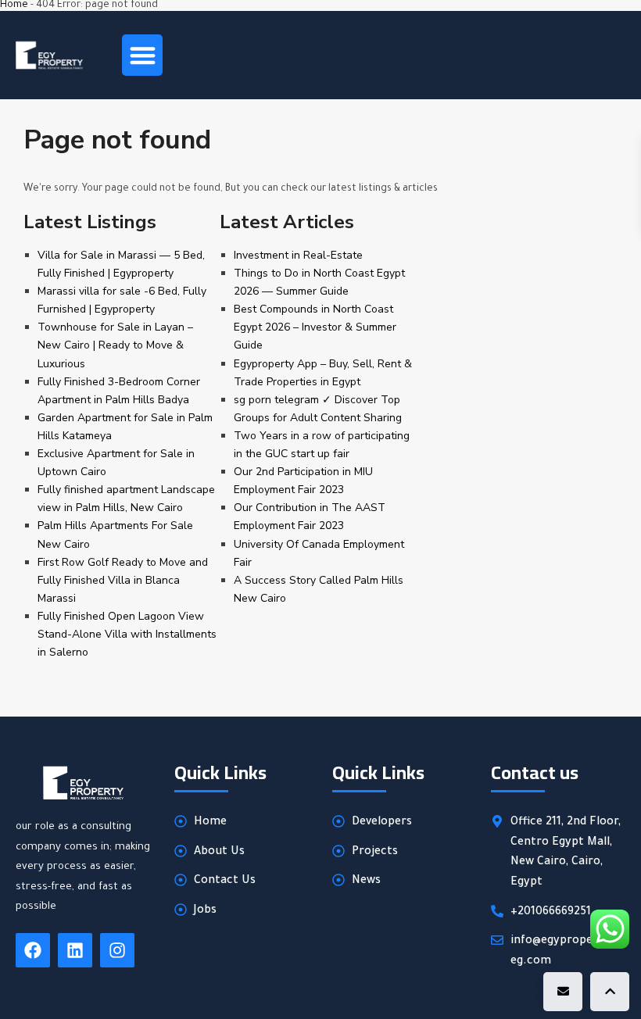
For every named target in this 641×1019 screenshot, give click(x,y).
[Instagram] (117, 950)
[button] (142, 55)
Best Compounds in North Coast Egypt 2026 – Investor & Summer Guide (315, 327)
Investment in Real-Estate (298, 255)
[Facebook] (33, 950)
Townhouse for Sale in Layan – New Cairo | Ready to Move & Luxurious (115, 345)
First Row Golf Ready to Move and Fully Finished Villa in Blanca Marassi (123, 580)
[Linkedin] (75, 950)
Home (14, 5)
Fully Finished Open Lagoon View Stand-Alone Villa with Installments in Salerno (127, 634)
